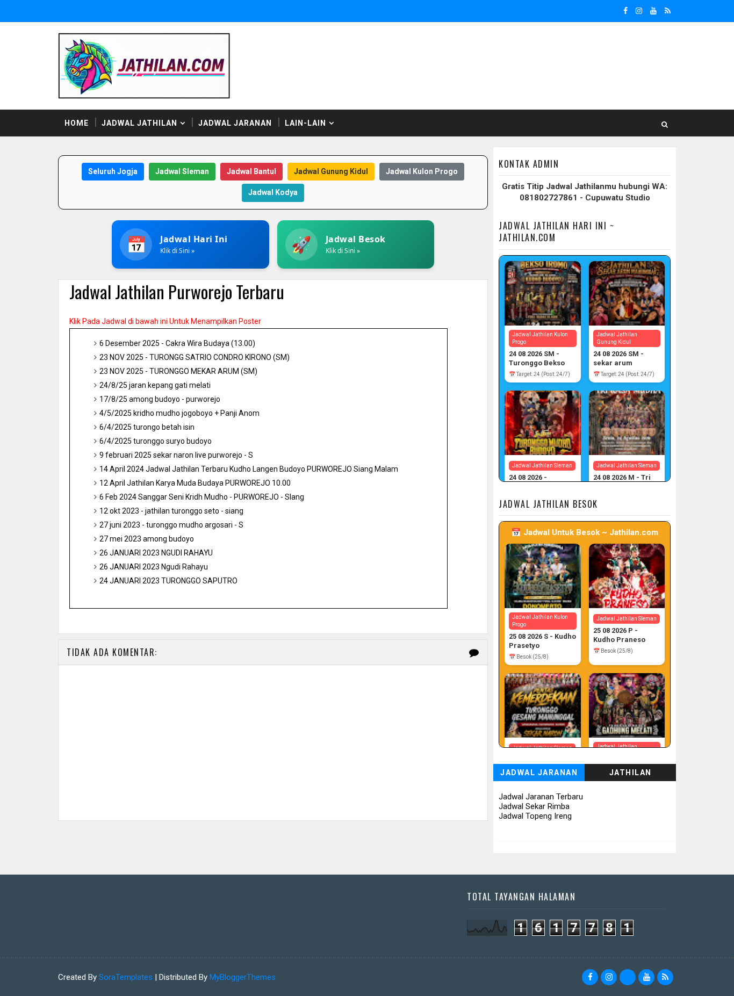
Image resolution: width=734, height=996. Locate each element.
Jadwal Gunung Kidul (331, 171)
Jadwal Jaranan (235, 123)
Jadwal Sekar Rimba (534, 806)
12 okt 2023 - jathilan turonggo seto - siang (171, 511)
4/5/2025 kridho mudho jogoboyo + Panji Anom (179, 413)
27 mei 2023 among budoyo (146, 539)
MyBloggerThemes (243, 977)
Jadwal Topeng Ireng (535, 816)
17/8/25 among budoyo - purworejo (159, 399)
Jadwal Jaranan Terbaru (541, 797)
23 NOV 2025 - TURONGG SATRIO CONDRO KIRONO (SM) (194, 357)
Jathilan (630, 772)
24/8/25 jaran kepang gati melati (155, 385)
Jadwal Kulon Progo (422, 171)
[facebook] (625, 11)
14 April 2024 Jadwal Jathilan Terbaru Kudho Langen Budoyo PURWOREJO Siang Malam (248, 469)
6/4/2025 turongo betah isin (147, 427)
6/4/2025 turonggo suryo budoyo (155, 441)
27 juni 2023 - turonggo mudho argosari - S (171, 525)
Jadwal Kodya (273, 192)
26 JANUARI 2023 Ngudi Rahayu (153, 566)
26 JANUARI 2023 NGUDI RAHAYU (156, 552)
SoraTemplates (126, 977)
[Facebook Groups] (628, 977)
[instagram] (639, 11)
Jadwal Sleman (182, 171)
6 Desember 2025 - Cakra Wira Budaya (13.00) (177, 343)
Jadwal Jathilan (139, 123)
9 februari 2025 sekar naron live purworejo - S (176, 455)
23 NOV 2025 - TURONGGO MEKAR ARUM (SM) (178, 371)
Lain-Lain (305, 123)
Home (76, 123)
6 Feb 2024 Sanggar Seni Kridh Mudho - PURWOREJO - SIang (201, 497)
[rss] (667, 11)
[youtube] (653, 11)
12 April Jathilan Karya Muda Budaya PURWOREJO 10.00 (195, 483)
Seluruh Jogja (113, 171)
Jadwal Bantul (251, 171)
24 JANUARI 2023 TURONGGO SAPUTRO (168, 580)
